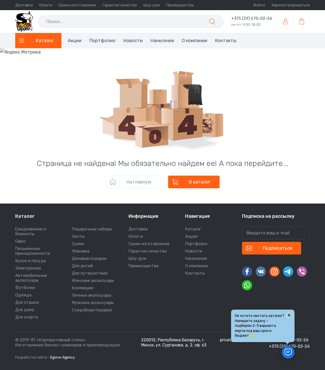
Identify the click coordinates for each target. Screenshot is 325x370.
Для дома (24, 309)
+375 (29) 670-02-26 (251, 18)
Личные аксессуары (91, 295)
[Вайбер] (302, 271)
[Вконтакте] (261, 271)
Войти (259, 5)
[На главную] (24, 21)
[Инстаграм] (274, 271)
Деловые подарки (89, 258)
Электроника (28, 268)
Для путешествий (90, 273)
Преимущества (179, 5)
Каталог (193, 229)
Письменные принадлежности (32, 251)
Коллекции (82, 287)
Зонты (78, 236)
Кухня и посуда (30, 260)
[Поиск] (212, 21)
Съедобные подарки (92, 310)
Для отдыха (27, 302)
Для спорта (26, 317)
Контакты (195, 273)
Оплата (45, 5)
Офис (20, 241)
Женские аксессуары (93, 280)
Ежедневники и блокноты (30, 231)
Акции (191, 236)
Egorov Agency (62, 357)
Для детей (82, 265)
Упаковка (80, 251)
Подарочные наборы (92, 229)
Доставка (24, 5)
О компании (196, 265)
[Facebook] (247, 271)
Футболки (25, 287)
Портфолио (196, 243)
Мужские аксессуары (93, 302)
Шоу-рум (151, 5)
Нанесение (196, 258)
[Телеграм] (288, 271)
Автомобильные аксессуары (31, 278)
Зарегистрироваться (290, 5)
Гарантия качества (119, 5)
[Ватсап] (247, 285)
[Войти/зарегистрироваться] (285, 21)
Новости (193, 251)
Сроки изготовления (77, 5)
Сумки (78, 243)
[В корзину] (302, 21)
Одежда (23, 295)
